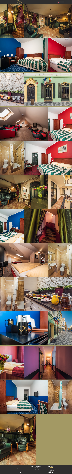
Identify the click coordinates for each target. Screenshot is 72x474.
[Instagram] (20, 472)
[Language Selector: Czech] (60, 2)
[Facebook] (18, 472)
